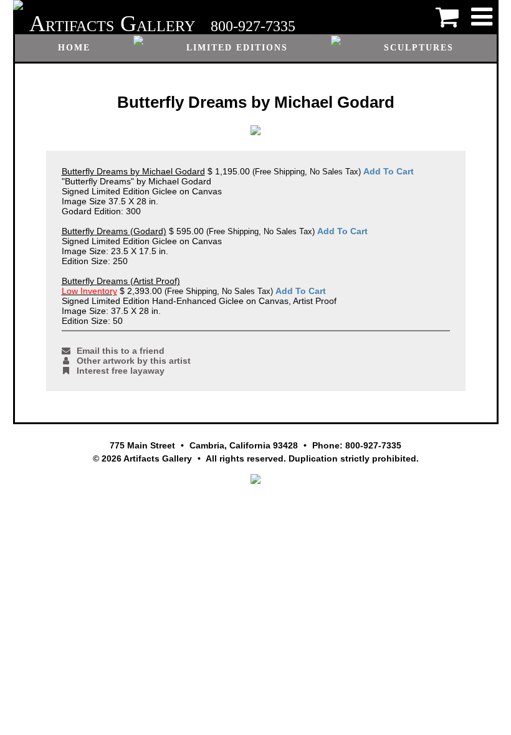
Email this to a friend (121, 351)
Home (74, 47)
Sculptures (419, 47)
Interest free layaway (121, 371)
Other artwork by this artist (134, 361)
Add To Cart (388, 171)
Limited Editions (237, 47)
